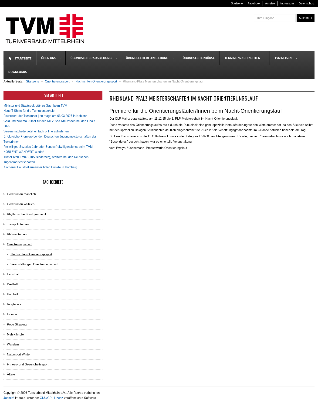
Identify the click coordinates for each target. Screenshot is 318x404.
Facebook (254, 3)
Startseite (237, 3)
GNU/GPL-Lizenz (51, 398)
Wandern (13, 344)
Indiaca (12, 314)
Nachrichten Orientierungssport (31, 254)
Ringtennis (14, 304)
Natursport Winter (18, 354)
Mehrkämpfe (15, 334)
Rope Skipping (17, 324)
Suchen (304, 18)
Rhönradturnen (17, 234)
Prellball (12, 284)
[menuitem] (19, 58)
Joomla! (8, 398)
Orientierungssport (19, 244)
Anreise (270, 3)
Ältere (11, 374)
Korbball (12, 294)
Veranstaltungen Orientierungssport (34, 264)
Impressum (287, 3)
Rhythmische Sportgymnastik (27, 214)
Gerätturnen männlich (21, 194)
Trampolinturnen (18, 224)
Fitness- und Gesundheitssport (27, 364)
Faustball (13, 274)
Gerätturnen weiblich (20, 204)
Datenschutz (307, 3)
